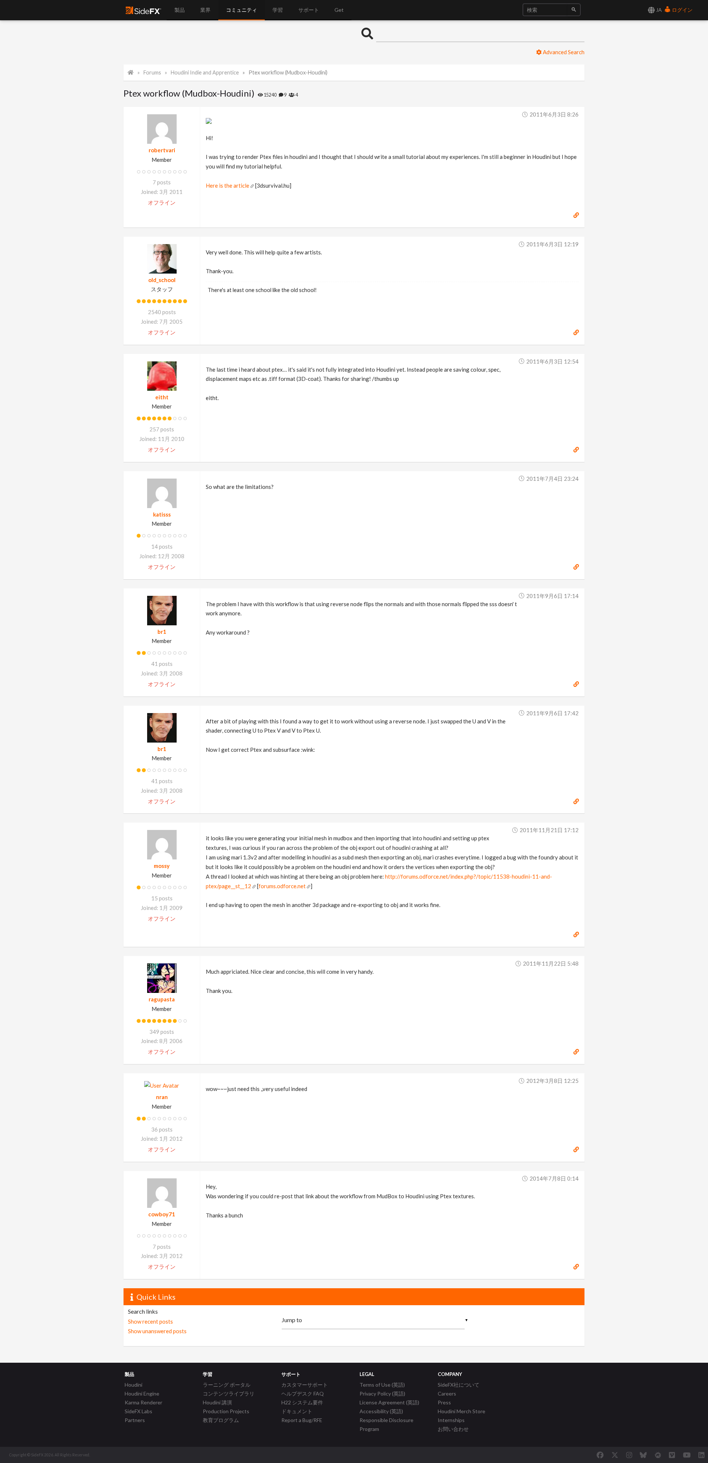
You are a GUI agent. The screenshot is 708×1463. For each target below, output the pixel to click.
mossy (162, 865)
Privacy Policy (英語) (382, 1393)
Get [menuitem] (339, 10)
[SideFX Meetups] (658, 1454)
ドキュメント (296, 1411)
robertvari (162, 150)
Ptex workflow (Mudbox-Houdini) (288, 72)
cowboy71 (161, 1214)
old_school (162, 280)
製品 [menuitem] (179, 10)
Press (444, 1402)
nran (162, 1097)
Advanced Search (563, 52)
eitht (162, 397)
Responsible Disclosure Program (386, 1424)
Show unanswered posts (157, 1331)
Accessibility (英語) (381, 1411)
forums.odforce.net (282, 886)
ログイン (682, 10)
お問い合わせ (453, 1429)
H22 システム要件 (302, 1402)
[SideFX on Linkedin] (701, 1454)
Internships (451, 1420)
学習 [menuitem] (278, 10)
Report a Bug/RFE (301, 1420)
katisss (162, 514)
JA (658, 10)
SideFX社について (458, 1385)
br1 (161, 631)
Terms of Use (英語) (382, 1385)
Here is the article (227, 185)
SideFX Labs (138, 1411)
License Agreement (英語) (389, 1402)
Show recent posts (150, 1321)
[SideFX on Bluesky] (643, 1454)
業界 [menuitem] (205, 10)
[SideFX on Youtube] (687, 1454)
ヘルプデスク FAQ (302, 1393)
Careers (447, 1393)
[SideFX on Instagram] (629, 1454)
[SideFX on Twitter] (614, 1454)
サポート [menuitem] (308, 10)
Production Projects (226, 1411)
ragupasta (162, 999)
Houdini (133, 1385)
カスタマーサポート (304, 1385)
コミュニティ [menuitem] (241, 10)
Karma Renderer (143, 1402)
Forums (152, 72)
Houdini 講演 (217, 1402)
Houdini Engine (142, 1393)
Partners (135, 1420)
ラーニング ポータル (226, 1385)
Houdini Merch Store (461, 1411)
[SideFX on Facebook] (600, 1454)
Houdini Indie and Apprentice (205, 72)
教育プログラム (221, 1420)
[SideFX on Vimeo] (672, 1454)
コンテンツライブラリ (228, 1393)
